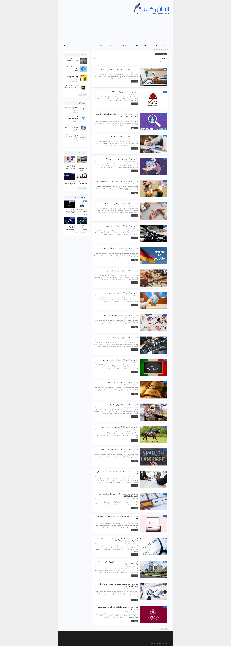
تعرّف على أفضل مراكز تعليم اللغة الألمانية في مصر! (120, 248)
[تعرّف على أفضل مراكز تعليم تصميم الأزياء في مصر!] (153, 322)
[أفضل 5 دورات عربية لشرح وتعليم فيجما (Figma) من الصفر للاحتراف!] (69, 204)
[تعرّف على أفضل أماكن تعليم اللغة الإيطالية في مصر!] (153, 367)
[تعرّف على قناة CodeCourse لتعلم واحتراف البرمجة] (69, 176)
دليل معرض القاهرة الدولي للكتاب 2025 (124, 92)
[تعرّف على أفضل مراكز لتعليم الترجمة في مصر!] (153, 144)
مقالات (101, 45)
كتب (164, 45)
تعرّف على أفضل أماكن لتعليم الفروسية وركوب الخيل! (120, 427)
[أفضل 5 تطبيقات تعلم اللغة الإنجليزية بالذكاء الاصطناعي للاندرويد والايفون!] (83, 69)
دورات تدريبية (71, 201)
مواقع (145, 45)
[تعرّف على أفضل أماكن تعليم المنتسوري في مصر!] (153, 300)
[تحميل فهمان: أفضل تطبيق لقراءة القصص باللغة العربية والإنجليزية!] (83, 119)
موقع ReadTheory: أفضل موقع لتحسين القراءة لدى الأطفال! (72, 136)
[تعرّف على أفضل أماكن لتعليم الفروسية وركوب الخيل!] (153, 434)
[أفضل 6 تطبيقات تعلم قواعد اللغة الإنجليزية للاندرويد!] (83, 61)
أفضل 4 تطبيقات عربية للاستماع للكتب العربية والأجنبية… (72, 77)
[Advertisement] (114, 28)
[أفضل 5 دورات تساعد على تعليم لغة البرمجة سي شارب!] (69, 220)
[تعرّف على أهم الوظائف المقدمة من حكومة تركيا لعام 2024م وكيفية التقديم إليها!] (153, 591)
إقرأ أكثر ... (134, 81)
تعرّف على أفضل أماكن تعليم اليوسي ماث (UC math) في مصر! (117, 181)
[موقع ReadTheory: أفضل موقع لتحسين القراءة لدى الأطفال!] (83, 137)
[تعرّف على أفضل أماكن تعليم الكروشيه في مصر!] (153, 211)
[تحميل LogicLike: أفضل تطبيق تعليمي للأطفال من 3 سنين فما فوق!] (83, 128)
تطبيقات (135, 45)
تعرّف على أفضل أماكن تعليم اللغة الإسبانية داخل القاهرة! (119, 449)
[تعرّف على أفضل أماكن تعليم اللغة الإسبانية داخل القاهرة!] (153, 456)
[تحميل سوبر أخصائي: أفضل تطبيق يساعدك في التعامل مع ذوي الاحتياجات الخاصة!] (83, 87)
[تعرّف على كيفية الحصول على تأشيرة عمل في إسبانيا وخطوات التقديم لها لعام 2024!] (153, 501)
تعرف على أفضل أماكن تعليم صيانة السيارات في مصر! (120, 337)
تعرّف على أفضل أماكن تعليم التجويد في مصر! (122, 382)
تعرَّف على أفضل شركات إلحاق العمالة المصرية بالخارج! (119, 69)
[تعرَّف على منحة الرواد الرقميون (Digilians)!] (82, 220)
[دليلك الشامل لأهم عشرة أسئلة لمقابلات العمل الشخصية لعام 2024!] (153, 479)
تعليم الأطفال (123, 45)
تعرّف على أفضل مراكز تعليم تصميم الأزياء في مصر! (120, 315)
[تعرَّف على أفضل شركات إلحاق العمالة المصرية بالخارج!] (153, 77)
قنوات (155, 45)
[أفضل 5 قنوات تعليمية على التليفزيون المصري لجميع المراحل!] (82, 159)
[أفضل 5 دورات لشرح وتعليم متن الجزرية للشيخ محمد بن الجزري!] (82, 204)
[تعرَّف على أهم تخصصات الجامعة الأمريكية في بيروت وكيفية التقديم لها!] (153, 614)
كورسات (111, 45)
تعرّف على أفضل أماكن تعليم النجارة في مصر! (122, 270)
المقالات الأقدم (164, 628)
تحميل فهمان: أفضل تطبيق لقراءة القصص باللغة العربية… (71, 118)
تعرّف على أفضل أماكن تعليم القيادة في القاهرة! (122, 226)
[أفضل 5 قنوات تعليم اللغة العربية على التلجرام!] (82, 176)
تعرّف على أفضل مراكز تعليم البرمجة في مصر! (122, 159)
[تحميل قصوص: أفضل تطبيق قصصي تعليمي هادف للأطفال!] (83, 109)
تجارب (160, 61)
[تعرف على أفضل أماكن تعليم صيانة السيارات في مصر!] (153, 345)
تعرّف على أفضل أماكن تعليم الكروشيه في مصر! (121, 203)
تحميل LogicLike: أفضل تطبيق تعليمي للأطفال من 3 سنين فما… (71, 127)
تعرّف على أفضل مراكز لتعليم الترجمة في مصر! (122, 136)
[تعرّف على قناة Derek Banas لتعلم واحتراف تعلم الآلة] (69, 159)
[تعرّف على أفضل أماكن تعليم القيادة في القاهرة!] (153, 233)
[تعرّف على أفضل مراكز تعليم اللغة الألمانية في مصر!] (153, 255)
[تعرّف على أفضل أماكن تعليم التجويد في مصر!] (153, 389)
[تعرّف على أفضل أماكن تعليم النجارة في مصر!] (153, 278)
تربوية (156, 61)
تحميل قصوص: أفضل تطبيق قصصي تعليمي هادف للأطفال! (71, 109)
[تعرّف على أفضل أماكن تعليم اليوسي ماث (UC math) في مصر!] (153, 188)
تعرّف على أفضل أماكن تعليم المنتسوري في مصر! (121, 293)
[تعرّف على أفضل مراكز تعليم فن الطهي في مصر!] (153, 412)
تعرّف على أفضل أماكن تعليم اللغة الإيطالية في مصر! (120, 360)
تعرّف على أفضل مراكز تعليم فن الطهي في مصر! (121, 405)
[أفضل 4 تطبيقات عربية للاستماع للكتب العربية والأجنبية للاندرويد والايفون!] (83, 78)
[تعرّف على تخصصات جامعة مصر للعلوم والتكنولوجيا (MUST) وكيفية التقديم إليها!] (153, 569)
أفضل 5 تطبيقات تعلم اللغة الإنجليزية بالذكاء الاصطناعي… (71, 68)
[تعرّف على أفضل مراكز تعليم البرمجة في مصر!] (153, 166)
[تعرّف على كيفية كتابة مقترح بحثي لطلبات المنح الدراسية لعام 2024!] (153, 524)
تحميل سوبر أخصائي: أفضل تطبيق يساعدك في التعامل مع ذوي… (71, 87)
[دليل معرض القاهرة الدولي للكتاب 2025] (153, 99)
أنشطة (164, 61)
